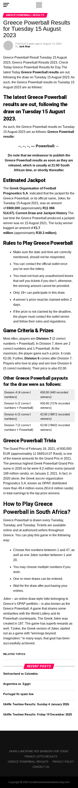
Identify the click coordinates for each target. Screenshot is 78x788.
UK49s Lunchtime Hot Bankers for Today (39, 751)
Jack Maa (24, 46)
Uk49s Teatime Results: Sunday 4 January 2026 (36, 704)
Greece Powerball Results (28, 761)
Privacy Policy (63, 761)
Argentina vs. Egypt (17, 684)
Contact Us (41, 766)
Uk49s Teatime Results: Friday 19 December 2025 (37, 714)
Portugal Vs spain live (18, 694)
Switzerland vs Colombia (20, 674)
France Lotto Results (41, 756)
